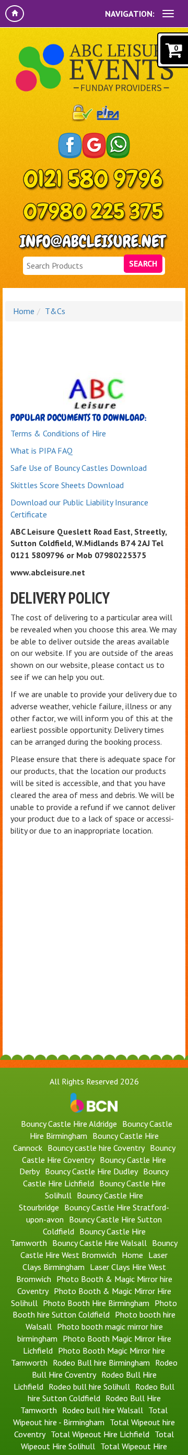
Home (23, 311)
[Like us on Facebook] (70, 145)
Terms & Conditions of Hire (58, 433)
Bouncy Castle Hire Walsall (99, 1243)
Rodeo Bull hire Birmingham (101, 1362)
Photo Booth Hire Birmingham (96, 1303)
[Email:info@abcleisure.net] (94, 242)
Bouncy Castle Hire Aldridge (69, 1123)
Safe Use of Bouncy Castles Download (78, 468)
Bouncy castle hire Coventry (96, 1147)
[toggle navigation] (168, 13)
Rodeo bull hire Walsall (102, 1410)
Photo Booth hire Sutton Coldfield (95, 1309)
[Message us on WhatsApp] (118, 145)
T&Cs (55, 311)
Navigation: (130, 13)
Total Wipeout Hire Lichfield (100, 1434)
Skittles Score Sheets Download (67, 485)
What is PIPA (32, 450)
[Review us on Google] (94, 145)
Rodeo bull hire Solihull (89, 1386)
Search (143, 263)
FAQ (64, 450)
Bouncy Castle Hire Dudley (91, 1171)
